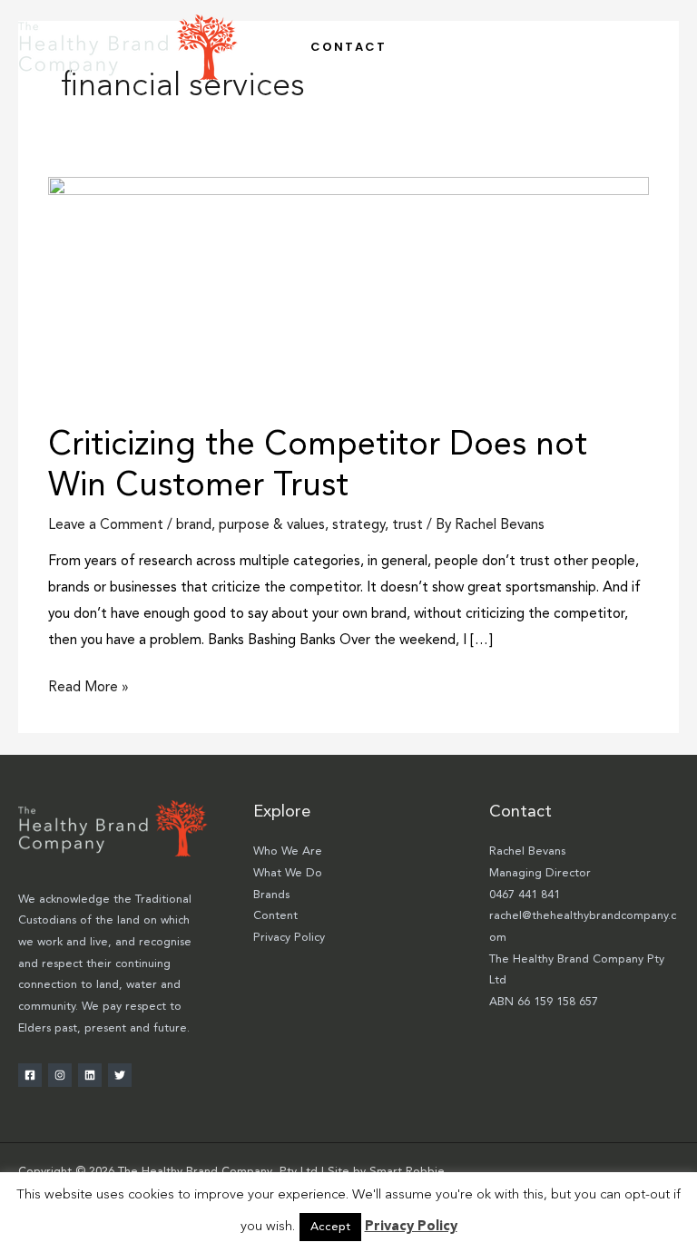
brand (193, 525)
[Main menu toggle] (659, 46)
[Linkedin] (90, 1075)
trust (407, 525)
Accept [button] (330, 1227)
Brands (271, 895)
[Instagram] (60, 1075)
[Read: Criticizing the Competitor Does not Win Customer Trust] (348, 291)
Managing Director (540, 873)
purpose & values (272, 525)
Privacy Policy (289, 938)
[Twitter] (120, 1075)
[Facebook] (30, 1075)
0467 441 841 (524, 895)
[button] (348, 47)
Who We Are (287, 851)
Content (275, 916)
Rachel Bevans (527, 851)
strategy (358, 525)
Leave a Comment (105, 525)
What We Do (287, 873)
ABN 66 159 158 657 (543, 1002)
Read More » (88, 685)
